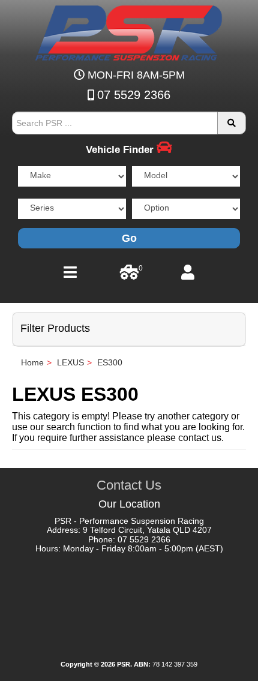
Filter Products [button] (55, 328)
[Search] (231, 123)
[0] (129, 275)
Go (129, 238)
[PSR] (129, 30)
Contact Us (129, 485)
